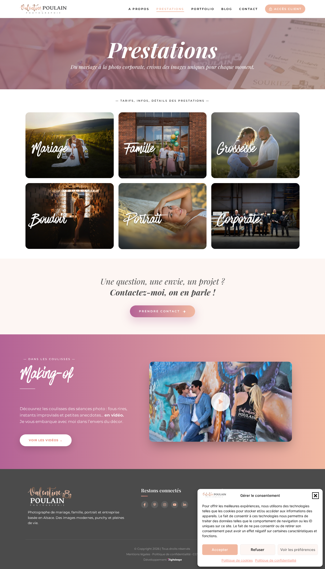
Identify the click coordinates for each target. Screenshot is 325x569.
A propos (138, 9)
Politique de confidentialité (275, 560)
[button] (315, 495)
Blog (226, 9)
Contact (248, 9)
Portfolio (202, 9)
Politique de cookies (237, 560)
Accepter (220, 549)
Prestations (170, 9)
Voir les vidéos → (46, 440)
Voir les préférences (297, 549)
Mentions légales (138, 554)
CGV (196, 554)
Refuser (257, 549)
